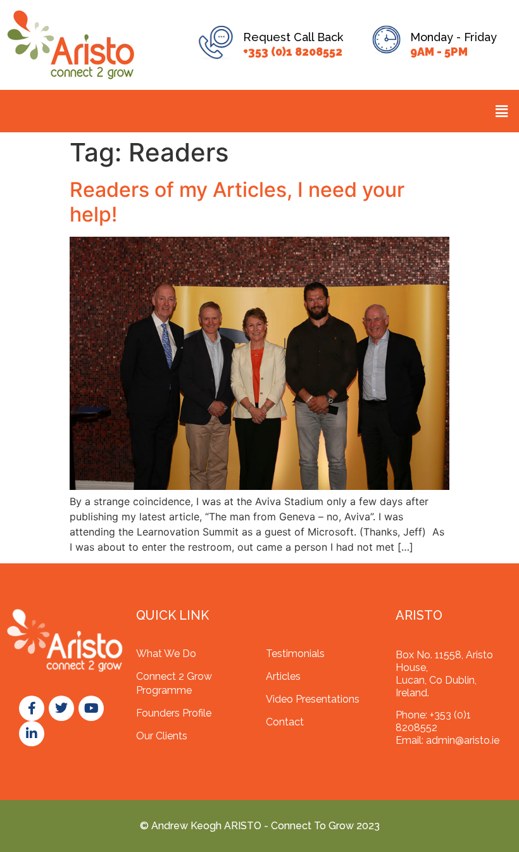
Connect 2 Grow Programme (174, 683)
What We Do (166, 654)
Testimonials (295, 654)
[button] (502, 111)
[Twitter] (61, 708)
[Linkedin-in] (31, 733)
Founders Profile (173, 713)
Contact (285, 722)
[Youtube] (91, 708)
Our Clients (161, 736)
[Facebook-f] (31, 708)
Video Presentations (313, 699)
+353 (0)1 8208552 (292, 51)
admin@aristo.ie (462, 740)
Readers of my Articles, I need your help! (237, 201)
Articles (283, 676)
